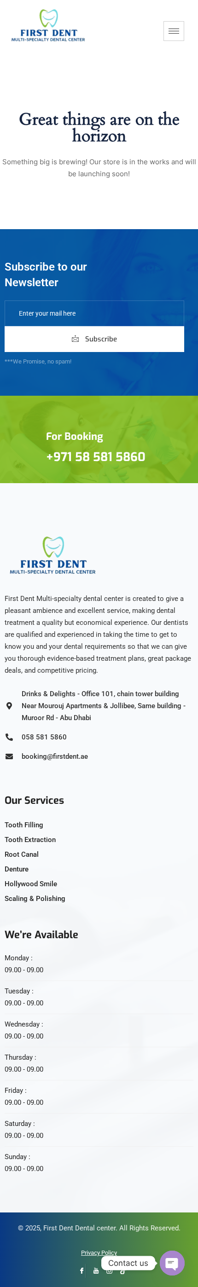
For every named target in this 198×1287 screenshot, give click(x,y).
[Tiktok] (120, 1271)
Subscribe (100, 339)
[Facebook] (79, 1271)
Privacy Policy (99, 1252)
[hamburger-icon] (173, 31)
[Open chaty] (172, 1263)
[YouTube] (92, 1271)
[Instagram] (106, 1271)
